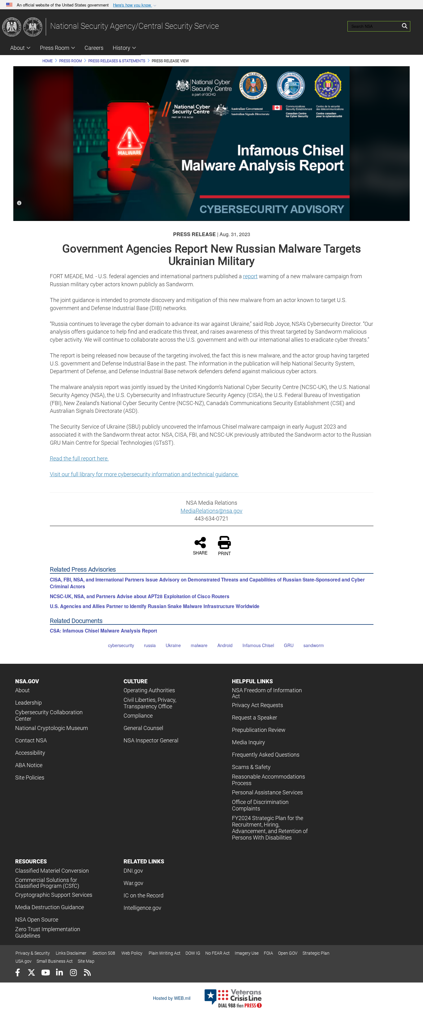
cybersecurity (121, 645)
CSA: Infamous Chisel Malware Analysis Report (103, 630)
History (121, 48)
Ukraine (173, 645)
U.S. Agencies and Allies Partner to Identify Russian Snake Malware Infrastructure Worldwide (154, 606)
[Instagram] (73, 973)
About (17, 48)
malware (199, 645)
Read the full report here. (79, 458)
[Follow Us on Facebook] (17, 973)
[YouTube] (45, 973)
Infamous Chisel (258, 645)
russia (150, 645)
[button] (135, 5)
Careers (94, 48)
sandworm (313, 645)
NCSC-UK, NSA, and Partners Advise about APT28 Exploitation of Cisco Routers (139, 596)
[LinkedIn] (59, 973)
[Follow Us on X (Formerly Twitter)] (31, 973)
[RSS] (87, 973)
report (250, 276)
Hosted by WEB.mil (171, 998)
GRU (289, 645)
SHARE (200, 552)
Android (225, 645)
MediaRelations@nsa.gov (211, 511)
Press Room (54, 48)
